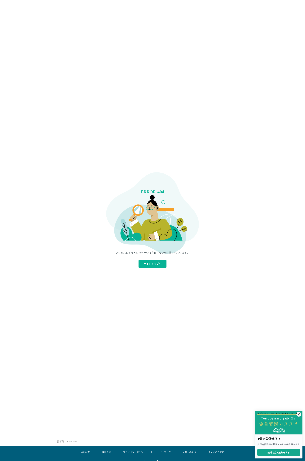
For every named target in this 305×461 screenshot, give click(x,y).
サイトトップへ (152, 263)
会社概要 (85, 452)
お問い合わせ (189, 452)
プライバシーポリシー (134, 452)
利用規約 (106, 452)
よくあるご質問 (216, 452)
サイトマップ (164, 452)
